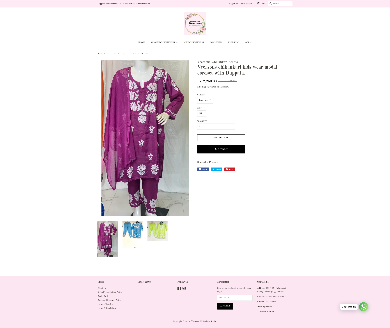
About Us (102, 288)
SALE (247, 42)
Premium (233, 42)
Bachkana (216, 42)
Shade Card (103, 296)
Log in (232, 4)
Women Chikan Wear (163, 42)
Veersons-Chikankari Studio (203, 322)
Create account (246, 4)
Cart (262, 4)
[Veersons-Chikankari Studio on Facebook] (179, 289)
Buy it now (221, 149)
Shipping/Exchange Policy (109, 300)
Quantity (202, 121)
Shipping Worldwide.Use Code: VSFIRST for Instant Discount (124, 4)
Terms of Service (105, 304)
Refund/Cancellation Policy (110, 292)
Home (141, 42)
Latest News (144, 282)
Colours (201, 95)
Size (199, 108)
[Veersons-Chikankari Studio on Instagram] (184, 289)
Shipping (201, 87)
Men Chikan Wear (194, 42)
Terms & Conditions (107, 308)
